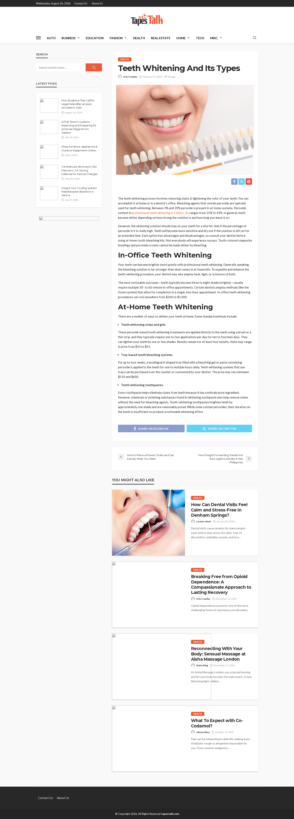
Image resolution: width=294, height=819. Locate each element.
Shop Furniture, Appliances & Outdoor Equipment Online (79, 148)
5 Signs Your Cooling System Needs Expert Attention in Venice (79, 191)
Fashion (116, 38)
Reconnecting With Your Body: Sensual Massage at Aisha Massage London (218, 654)
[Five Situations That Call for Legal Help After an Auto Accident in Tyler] (49, 106)
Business (68, 38)
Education (95, 38)
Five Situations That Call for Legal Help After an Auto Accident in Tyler (77, 104)
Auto (51, 38)
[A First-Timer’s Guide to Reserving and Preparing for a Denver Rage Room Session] (49, 127)
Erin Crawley (130, 76)
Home (181, 38)
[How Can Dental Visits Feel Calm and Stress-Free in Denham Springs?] (148, 523)
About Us (97, 3)
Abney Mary (203, 732)
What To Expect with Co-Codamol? (217, 723)
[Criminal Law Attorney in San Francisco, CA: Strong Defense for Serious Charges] (49, 172)
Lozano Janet (203, 521)
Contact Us (80, 3)
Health (139, 38)
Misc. (214, 38)
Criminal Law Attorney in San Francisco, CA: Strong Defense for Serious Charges (79, 170)
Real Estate (160, 38)
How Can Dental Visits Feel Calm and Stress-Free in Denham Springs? (219, 510)
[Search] (254, 38)
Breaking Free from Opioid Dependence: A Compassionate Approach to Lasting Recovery (221, 584)
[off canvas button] (38, 38)
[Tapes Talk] (147, 19)
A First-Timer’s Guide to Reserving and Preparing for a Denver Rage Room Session (78, 127)
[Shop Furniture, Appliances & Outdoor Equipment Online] (49, 152)
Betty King (202, 665)
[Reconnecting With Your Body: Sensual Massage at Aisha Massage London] (161, 667)
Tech (200, 38)
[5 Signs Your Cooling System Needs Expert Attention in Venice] (49, 193)
